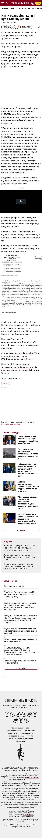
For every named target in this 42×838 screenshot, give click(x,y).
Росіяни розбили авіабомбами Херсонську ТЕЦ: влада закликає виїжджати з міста (28, 454)
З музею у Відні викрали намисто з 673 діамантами (20, 662)
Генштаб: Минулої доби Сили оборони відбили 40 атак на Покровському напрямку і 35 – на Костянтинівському (19, 651)
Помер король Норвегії (15, 586)
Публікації (13, 8)
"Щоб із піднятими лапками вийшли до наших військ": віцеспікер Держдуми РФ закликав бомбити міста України (20, 606)
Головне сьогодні (11, 433)
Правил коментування (10, 424)
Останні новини (11, 581)
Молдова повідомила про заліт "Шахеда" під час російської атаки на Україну (20, 557)
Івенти (28, 728)
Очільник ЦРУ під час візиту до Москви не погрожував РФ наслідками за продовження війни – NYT (27, 470)
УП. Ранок (23, 8)
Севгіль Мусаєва (28, 813)
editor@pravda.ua (27, 816)
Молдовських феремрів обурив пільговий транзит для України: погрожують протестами (18, 566)
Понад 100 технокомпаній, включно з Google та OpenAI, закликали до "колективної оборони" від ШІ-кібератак (20, 619)
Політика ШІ (12, 733)
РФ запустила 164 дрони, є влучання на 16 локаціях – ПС (20, 640)
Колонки (32, 8)
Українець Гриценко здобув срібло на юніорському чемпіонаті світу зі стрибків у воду (20, 594)
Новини (5, 8)
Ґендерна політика (26, 733)
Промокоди (20, 741)
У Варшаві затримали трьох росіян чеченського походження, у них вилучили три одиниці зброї (28, 503)
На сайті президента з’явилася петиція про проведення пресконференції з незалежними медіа (28, 519)
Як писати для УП (15, 738)
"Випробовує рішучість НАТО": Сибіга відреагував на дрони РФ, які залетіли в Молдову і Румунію (20, 547)
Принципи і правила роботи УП (21, 736)
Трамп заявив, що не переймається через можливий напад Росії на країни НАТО (28, 440)
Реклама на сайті (17, 728)
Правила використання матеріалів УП (20, 730)
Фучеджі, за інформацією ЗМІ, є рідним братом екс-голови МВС (20, 356)
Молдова (5, 383)
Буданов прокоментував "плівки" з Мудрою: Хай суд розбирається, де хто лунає (28, 486)
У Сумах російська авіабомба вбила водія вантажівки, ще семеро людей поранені (20, 631)
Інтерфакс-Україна (32, 778)
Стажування (28, 738)
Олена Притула (28, 815)
